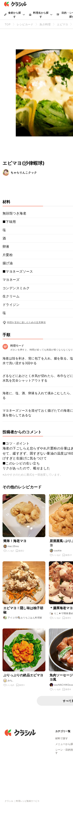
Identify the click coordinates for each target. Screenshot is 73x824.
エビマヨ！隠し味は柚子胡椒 (23, 610)
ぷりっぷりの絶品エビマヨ (23, 675)
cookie (58, 550)
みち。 (11, 680)
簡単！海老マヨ (15, 541)
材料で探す (61, 738)
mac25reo (13, 546)
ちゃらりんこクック (24, 172)
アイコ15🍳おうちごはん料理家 (25, 617)
